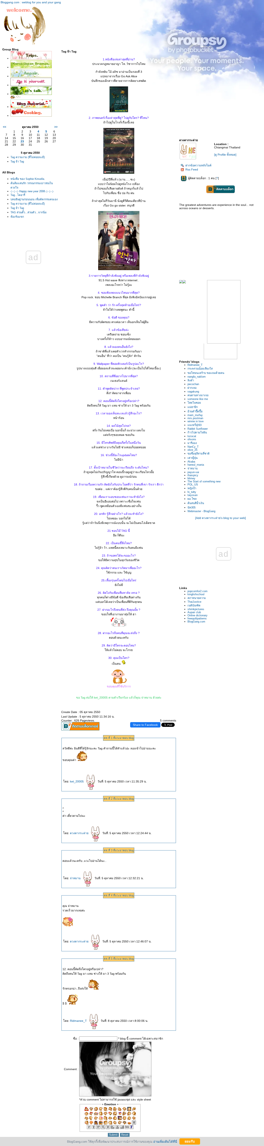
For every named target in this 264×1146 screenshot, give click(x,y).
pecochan (193, 384)
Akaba (191, 461)
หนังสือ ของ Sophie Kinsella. (28, 178)
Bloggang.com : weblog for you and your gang (31, 2)
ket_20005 (77, 781)
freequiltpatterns (197, 618)
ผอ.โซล (192, 498)
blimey (191, 478)
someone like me (197, 399)
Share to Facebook (145, 724)
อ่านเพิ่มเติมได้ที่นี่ (165, 1141)
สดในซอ (194, 402)
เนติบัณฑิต (193, 605)
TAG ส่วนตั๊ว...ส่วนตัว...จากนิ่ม (29, 212)
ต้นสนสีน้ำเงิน (195, 503)
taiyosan (192, 495)
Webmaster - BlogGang (201, 511)
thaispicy (192, 475)
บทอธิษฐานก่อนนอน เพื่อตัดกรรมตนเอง (34, 199)
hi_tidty (191, 492)
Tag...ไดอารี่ (18, 195)
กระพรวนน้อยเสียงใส (200, 368)
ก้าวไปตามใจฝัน (197, 432)
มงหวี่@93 (194, 425)
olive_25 (192, 449)
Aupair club (194, 612)
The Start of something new (203, 481)
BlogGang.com (196, 621)
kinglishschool (195, 594)
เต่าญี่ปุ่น (192, 457)
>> (56, 127)
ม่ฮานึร (192, 407)
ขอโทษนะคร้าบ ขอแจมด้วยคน (205, 372)
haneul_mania (195, 464)
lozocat (191, 436)
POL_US (192, 484)
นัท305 (191, 507)
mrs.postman (195, 418)
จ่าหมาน (75, 878)
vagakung (193, 391)
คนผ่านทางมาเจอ (198, 395)
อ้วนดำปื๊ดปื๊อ (195, 411)
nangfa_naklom (196, 376)
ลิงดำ (190, 380)
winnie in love (195, 421)
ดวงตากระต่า (79, 833)
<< (4, 127)
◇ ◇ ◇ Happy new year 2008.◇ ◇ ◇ (32, 191)
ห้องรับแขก (17, 216)
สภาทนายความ (196, 598)
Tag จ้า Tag (17, 161)
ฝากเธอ (192, 387)
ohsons (191, 439)
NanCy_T (193, 446)
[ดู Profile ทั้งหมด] (225, 154)
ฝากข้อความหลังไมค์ (198, 165)
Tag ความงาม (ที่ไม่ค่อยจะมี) (28, 157)
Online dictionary (197, 615)
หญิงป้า (191, 488)
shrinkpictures (195, 609)
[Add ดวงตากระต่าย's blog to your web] (220, 518)
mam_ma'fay (195, 415)
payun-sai (193, 472)
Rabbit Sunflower (197, 428)
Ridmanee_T (79, 1020)
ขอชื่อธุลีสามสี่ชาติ (198, 453)
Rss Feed (191, 169)
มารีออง (192, 443)
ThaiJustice (194, 601)
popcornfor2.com (197, 591)
